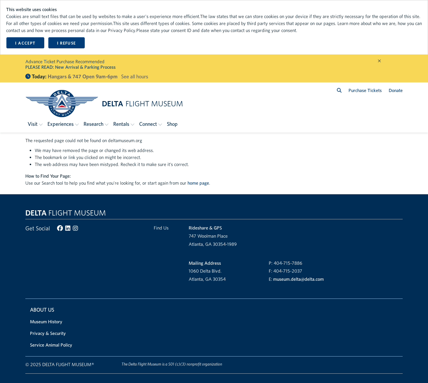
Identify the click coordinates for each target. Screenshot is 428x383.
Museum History (46, 321)
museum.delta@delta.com (298, 279)
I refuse (66, 43)
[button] (35, 124)
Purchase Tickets (365, 90)
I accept (25, 43)
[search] (339, 90)
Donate (396, 90)
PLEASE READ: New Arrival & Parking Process (70, 67)
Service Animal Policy (51, 345)
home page (198, 183)
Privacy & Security (48, 333)
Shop (172, 124)
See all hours (134, 76)
